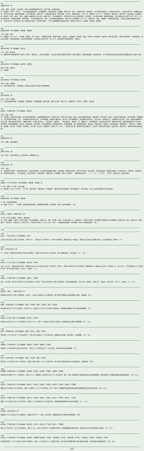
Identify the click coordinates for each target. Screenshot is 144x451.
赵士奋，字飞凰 (45, 424)
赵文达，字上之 (6, 262)
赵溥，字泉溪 (41, 305)
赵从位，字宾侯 (32, 398)
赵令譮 (3, 80)
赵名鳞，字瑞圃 (32, 437)
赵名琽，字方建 (6, 437)
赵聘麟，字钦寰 (6, 371)
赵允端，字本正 (6, 318)
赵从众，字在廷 (70, 398)
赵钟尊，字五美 (6, 411)
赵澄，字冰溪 (30, 305)
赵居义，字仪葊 (6, 278)
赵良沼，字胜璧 (6, 384)
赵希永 (3, 151)
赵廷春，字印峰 (32, 344)
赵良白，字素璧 (70, 384)
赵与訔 (3, 165)
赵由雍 (3, 198)
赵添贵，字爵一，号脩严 (9, 291)
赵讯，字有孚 (41, 358)
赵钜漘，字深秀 (45, 437)
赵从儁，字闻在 (6, 398)
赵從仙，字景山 (45, 398)
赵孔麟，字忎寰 (32, 371)
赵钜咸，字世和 (88, 437)
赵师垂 (3, 138)
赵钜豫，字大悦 (59, 437)
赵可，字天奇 (5, 249)
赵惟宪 (3, 30)
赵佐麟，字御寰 (57, 371)
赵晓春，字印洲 (6, 344)
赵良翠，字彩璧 (57, 384)
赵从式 (22, 48)
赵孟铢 (30, 183)
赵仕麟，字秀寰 (45, 371)
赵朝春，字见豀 (45, 344)
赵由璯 (22, 198)
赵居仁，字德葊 (32, 278)
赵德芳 (3, 5)
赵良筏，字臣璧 (45, 384)
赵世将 (3, 64)
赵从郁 (3, 48)
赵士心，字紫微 (57, 424)
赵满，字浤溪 (5, 305)
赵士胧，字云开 (32, 424)
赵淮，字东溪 (52, 305)
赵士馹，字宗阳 (6, 424)
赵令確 (22, 80)
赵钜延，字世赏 (102, 437)
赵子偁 (3, 95)
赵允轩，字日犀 (32, 318)
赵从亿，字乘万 (57, 398)
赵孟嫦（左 (39, 183)
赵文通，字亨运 (32, 262)
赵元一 (29, 236)
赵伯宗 (29, 111)
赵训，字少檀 (30, 358)
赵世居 (22, 64)
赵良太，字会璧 (32, 384)
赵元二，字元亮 (6, 236)
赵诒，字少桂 (5, 358)
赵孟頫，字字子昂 (7, 183)
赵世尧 (29, 64)
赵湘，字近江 (30, 331)
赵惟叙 (22, 30)
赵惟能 (29, 30)
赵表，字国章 (5, 331)
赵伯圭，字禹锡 (6, 111)
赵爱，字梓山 (41, 331)
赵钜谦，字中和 (74, 437)
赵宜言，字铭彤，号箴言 (9, 214)
